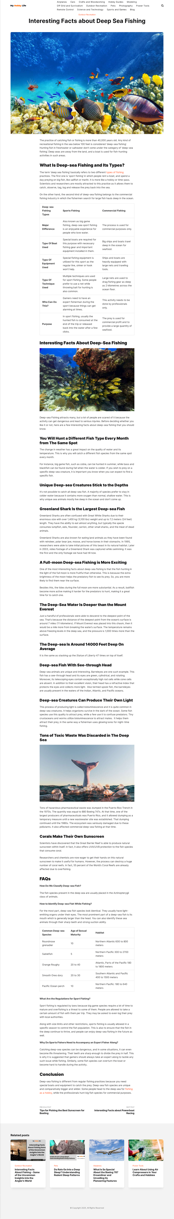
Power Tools (142, 5)
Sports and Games (116, 9)
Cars (72, 2)
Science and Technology (90, 9)
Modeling (132, 2)
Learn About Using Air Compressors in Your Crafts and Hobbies (145, 1172)
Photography (126, 5)
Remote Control (65, 9)
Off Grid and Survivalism (70, 5)
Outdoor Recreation (96, 5)
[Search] (162, 6)
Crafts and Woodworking (92, 2)
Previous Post (62, 1110)
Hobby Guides (115, 2)
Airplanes (62, 2)
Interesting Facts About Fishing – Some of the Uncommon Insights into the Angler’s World (27, 1175)
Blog (132, 9)
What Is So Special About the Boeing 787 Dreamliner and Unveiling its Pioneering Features (105, 1175)
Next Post (114, 1110)
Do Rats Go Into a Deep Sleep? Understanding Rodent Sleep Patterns (67, 1172)
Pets (113, 5)
